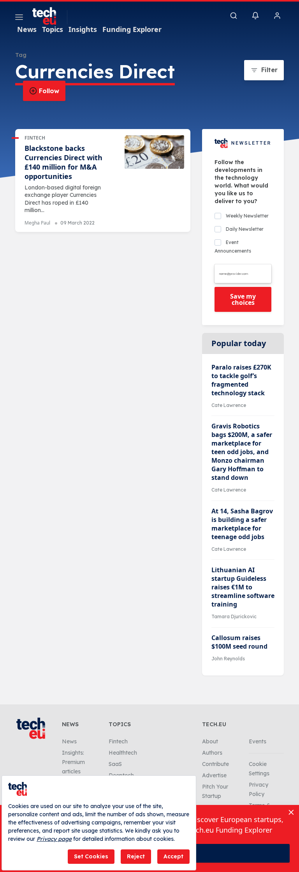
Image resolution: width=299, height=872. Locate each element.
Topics (52, 29)
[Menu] (19, 18)
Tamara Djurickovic (234, 616)
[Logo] (47, 16)
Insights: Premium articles (73, 762)
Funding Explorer (132, 29)
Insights (83, 29)
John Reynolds (228, 659)
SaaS (115, 764)
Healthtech (123, 752)
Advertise (214, 775)
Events (257, 741)
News (27, 29)
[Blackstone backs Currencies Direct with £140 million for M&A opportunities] (154, 152)
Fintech (35, 137)
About (210, 741)
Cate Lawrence (228, 405)
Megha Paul (37, 222)
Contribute (215, 764)
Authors (212, 752)
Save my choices (243, 299)
